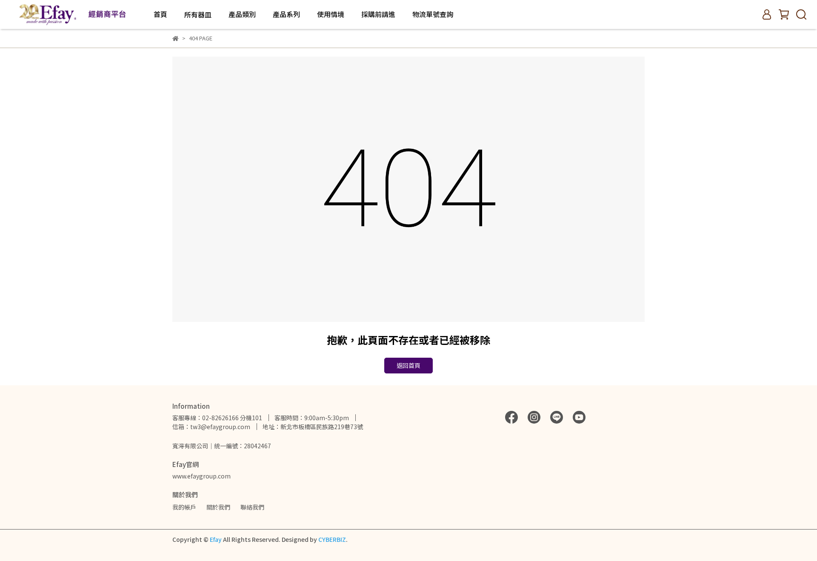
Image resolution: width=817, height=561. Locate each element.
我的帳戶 (184, 507)
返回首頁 (408, 365)
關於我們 (218, 507)
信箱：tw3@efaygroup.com (211, 426)
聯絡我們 (252, 507)
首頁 (160, 14)
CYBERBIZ (332, 539)
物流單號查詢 (432, 14)
